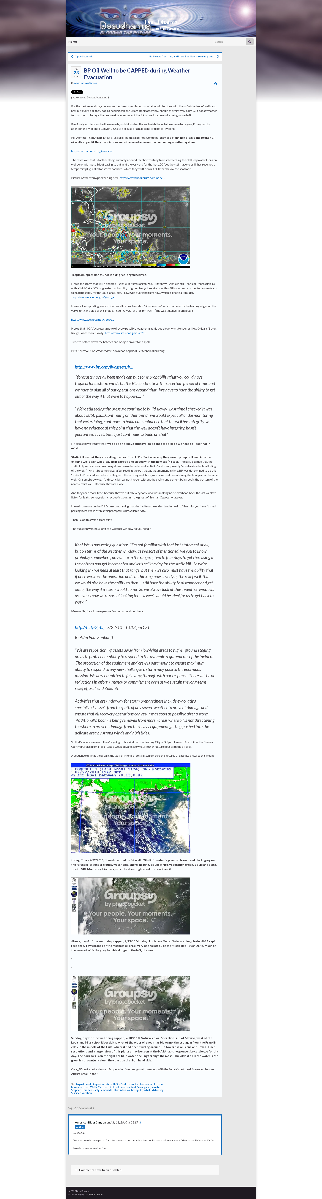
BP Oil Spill (119, 1084)
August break (83, 1084)
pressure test (128, 1087)
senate (155, 1087)
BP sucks (132, 1084)
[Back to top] (313, 1190)
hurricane (77, 1087)
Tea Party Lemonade (100, 1090)
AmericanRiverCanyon (85, 82)
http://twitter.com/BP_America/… (93, 151)
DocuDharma (161, 22)
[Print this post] (215, 83)
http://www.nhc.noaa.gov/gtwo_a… (94, 297)
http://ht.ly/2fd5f (90, 627)
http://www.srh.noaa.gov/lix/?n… (126, 333)
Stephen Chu (79, 1090)
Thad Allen (119, 1090)
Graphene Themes (94, 1194)
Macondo (103, 1087)
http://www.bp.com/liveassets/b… (104, 366)
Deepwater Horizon (151, 1084)
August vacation (102, 1084)
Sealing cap (143, 1087)
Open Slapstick (84, 56)
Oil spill (114, 1087)
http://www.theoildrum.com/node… (142, 178)
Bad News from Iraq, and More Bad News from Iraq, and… (182, 56)
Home (72, 41)
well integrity (134, 1090)
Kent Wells (90, 1087)
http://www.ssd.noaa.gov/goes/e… (93, 319)
